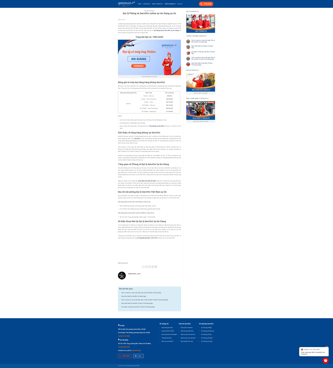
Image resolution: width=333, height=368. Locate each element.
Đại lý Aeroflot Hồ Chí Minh (169, 334)
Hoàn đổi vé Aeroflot (187, 327)
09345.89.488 (136, 350)
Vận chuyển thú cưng (187, 341)
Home (139, 4)
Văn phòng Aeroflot (167, 327)
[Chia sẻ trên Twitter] (146, 266)
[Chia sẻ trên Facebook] (143, 266)
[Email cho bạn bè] (149, 266)
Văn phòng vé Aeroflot (156, 126)
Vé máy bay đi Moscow (207, 331)
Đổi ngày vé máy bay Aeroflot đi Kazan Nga (203, 52)
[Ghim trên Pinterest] (152, 266)
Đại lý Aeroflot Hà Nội (168, 331)
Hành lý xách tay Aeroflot (188, 334)
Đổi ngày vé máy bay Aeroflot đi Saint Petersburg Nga (138, 307)
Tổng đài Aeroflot (167, 338)
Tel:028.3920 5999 (124, 347)
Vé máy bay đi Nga (206, 327)
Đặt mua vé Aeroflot (167, 341)
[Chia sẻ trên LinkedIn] (155, 266)
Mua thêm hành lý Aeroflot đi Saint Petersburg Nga (202, 64)
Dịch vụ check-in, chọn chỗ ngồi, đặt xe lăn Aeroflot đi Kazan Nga (203, 41)
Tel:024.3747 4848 (124, 336)
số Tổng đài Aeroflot (143, 238)
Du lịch (180, 4)
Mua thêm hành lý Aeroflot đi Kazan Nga (202, 46)
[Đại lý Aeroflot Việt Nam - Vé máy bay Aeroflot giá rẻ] (126, 3)
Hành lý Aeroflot (157, 4)
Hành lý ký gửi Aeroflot (187, 331)
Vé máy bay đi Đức (206, 334)
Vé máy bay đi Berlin (207, 338)
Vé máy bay (146, 4)
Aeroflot (137, 138)
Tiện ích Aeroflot (170, 4)
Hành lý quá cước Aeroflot (188, 338)
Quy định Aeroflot (149, 10)
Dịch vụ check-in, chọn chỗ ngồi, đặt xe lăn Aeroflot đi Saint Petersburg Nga (203, 58)
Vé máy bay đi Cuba (206, 341)
